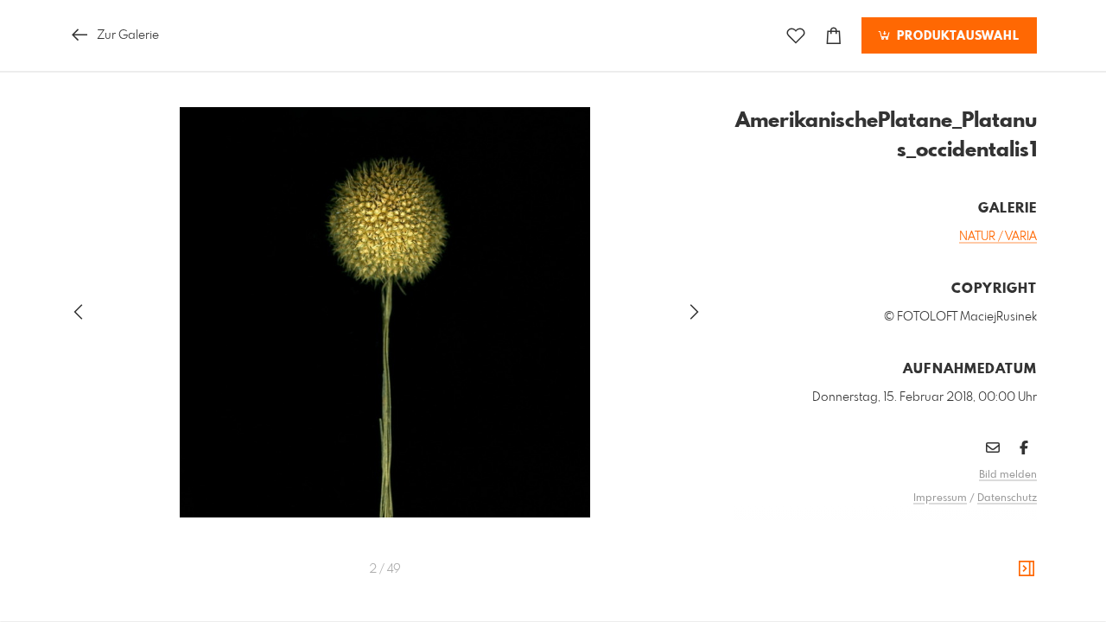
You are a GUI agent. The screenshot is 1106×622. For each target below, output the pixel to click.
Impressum (940, 498)
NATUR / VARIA (998, 237)
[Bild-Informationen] (1026, 569)
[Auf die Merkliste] (795, 36)
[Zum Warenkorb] (833, 36)
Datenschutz (1007, 498)
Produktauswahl (956, 36)
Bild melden (1008, 475)
